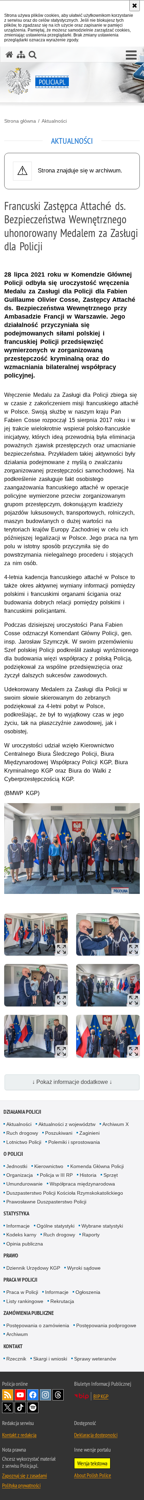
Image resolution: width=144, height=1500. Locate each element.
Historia (88, 1175)
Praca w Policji (20, 1279)
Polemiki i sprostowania (74, 1142)
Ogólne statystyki (55, 1226)
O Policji (13, 1154)
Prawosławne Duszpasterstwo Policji (46, 1201)
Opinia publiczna (24, 1244)
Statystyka (16, 1213)
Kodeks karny (21, 1234)
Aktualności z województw (66, 1124)
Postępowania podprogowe (106, 1325)
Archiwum (17, 1334)
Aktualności (54, 121)
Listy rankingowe (24, 1301)
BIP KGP (100, 1396)
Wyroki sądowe (84, 1268)
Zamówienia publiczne (28, 1313)
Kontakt (13, 1346)
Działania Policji (22, 1111)
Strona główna (20, 121)
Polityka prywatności (21, 1485)
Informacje (18, 1226)
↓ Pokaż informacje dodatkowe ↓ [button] (72, 1082)
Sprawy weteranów (95, 1359)
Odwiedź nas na (20, 1394)
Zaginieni (89, 1133)
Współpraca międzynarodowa (82, 1184)
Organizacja (19, 1175)
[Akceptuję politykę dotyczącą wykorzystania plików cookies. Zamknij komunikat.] (134, 5)
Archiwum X (115, 1124)
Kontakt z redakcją (19, 1434)
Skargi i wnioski (50, 1359)
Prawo (10, 1255)
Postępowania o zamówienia (37, 1325)
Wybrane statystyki (102, 1226)
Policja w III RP (56, 1175)
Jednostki (16, 1166)
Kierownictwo (48, 1166)
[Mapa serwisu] (21, 54)
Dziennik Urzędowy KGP (33, 1268)
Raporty (91, 1234)
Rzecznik (16, 1359)
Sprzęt (110, 1175)
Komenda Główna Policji (97, 1166)
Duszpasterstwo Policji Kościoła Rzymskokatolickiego (64, 1193)
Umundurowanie (24, 1184)
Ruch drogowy (22, 1133)
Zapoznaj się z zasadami (24, 1475)
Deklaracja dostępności (95, 1434)
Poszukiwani (58, 1133)
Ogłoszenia (87, 1292)
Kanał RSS (7, 1394)
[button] (131, 55)
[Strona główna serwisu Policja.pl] (9, 54)
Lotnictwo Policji (23, 1142)
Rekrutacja (62, 1301)
